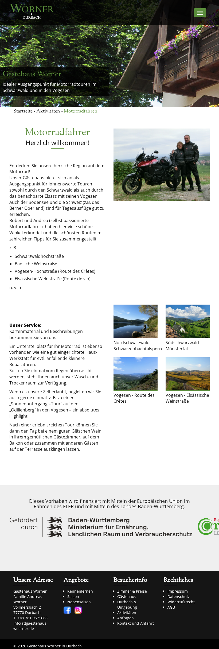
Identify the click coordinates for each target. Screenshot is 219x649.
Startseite (23, 111)
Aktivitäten (48, 111)
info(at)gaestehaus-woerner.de (30, 626)
